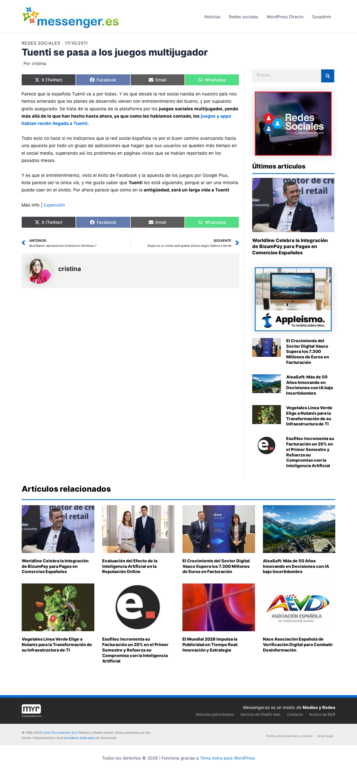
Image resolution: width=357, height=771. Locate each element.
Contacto (295, 714)
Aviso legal (325, 736)
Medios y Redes (319, 707)
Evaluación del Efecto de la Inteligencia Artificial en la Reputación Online (129, 566)
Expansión (54, 205)
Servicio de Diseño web (260, 714)
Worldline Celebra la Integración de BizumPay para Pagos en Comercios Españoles (290, 246)
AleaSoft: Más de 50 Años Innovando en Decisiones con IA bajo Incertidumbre (309, 385)
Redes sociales (41, 43)
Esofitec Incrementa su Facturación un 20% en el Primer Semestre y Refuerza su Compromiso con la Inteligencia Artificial (310, 452)
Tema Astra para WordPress (227, 758)
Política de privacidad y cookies (289, 736)
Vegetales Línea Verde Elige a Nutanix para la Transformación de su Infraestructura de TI (309, 415)
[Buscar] (327, 75)
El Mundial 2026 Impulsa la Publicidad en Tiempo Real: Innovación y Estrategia (210, 644)
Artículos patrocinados (215, 714)
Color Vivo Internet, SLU (60, 732)
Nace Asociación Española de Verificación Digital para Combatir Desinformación (298, 644)
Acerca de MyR (322, 714)
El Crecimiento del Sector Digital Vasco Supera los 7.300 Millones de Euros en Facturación (307, 351)
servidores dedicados (79, 738)
